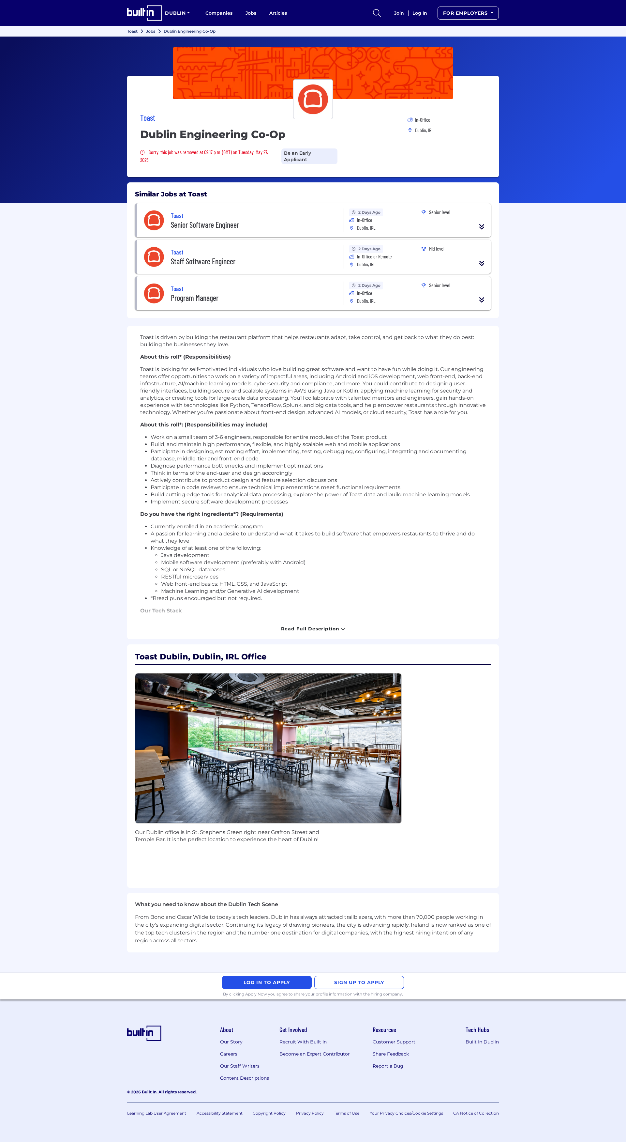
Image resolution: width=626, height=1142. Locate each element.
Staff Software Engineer (203, 261)
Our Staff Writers (240, 1066)
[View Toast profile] (313, 73)
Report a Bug (388, 1066)
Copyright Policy (269, 1113)
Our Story (231, 1042)
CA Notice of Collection (476, 1113)
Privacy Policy (310, 1113)
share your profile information (323, 994)
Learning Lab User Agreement (156, 1113)
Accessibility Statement (220, 1113)
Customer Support (394, 1042)
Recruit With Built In (303, 1042)
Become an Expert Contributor (314, 1054)
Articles (278, 13)
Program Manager (194, 297)
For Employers (466, 13)
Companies (218, 13)
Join (399, 13)
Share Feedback (391, 1054)
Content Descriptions (244, 1078)
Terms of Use (346, 1113)
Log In (419, 13)
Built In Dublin (482, 1042)
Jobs (251, 13)
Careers (228, 1054)
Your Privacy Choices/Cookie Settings (406, 1113)
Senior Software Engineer (205, 224)
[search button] (377, 13)
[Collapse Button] (481, 226)
